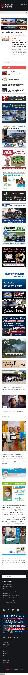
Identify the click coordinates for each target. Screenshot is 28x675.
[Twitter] (24, 4)
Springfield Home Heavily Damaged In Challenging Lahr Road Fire (16, 73)
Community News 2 (17, 35)
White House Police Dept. (9, 602)
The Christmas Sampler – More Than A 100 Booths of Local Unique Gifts (19, 43)
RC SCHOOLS (6, 593)
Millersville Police (7, 588)
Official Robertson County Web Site (12, 591)
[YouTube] (18, 610)
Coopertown (6, 644)
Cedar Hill (5, 642)
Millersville (5, 651)
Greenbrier (6, 649)
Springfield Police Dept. (9, 600)
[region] (14, 98)
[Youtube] (22, 4)
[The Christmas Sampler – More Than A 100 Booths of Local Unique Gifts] (6, 38)
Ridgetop (5, 658)
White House (6, 662)
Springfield (6, 660)
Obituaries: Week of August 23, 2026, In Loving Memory (16, 85)
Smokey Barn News (9, 669)
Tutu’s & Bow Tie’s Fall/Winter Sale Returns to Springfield (17, 78)
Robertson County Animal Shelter (11, 595)
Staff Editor (17, 56)
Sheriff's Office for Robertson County (12, 597)
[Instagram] (26, 4)
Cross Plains (6, 646)
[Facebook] (19, 4)
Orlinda (5, 653)
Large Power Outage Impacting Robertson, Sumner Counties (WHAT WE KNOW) (16, 90)
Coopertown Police (7, 584)
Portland (5, 655)
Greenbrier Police (7, 586)
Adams (5, 640)
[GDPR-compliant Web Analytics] (2, 674)
